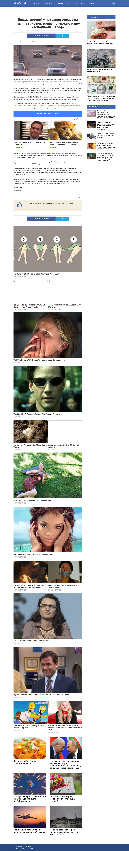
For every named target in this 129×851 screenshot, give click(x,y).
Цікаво (91, 3)
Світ (76, 3)
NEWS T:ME (20, 3)
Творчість (32, 848)
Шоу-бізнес (37, 3)
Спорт (69, 3)
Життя (83, 3)
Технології (48, 3)
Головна (48, 16)
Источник (79, 197)
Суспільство (59, 3)
